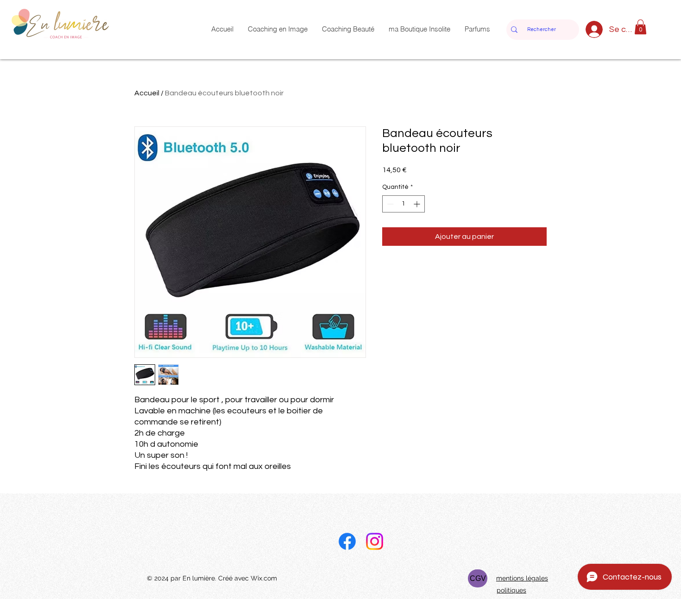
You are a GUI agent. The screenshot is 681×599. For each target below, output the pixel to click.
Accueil (146, 93)
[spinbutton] (403, 204)
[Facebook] (347, 541)
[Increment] (417, 204)
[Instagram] (374, 541)
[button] (640, 26)
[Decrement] (389, 204)
